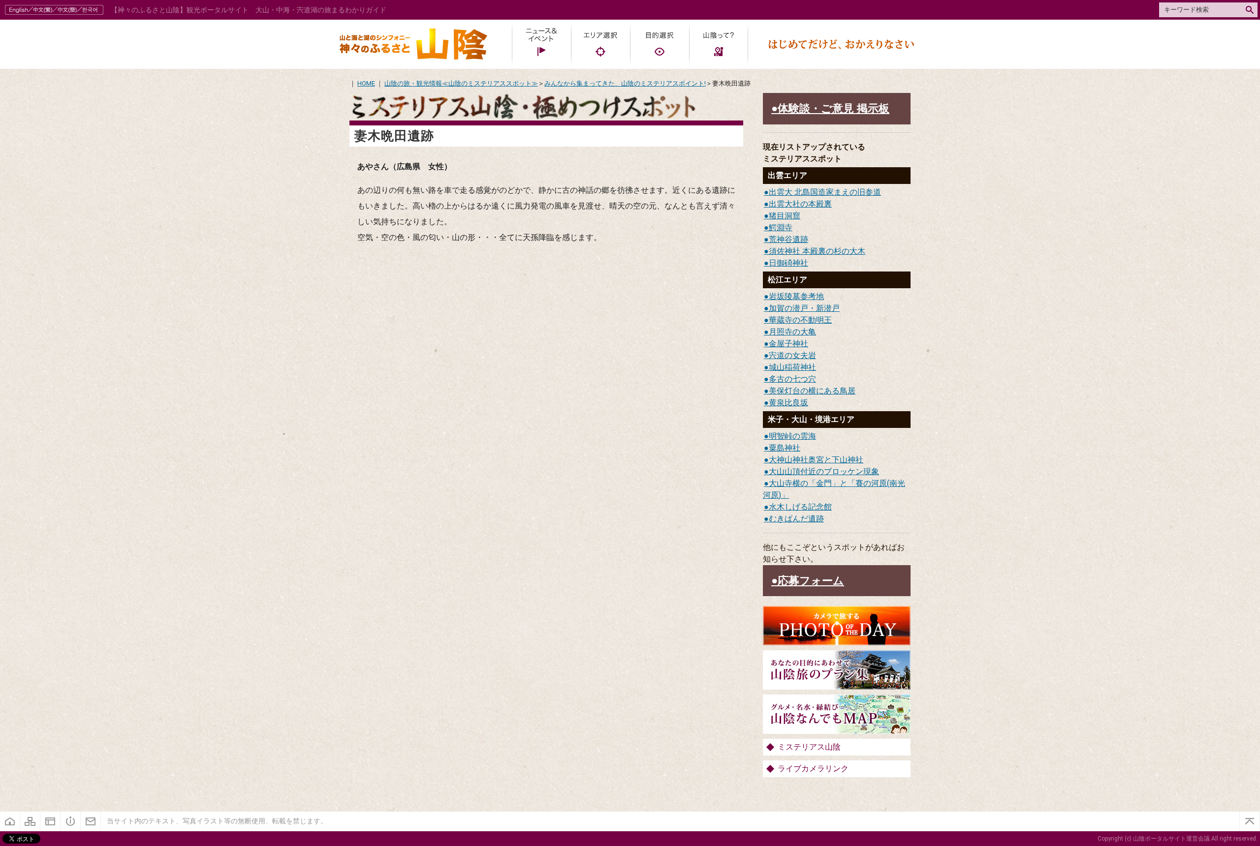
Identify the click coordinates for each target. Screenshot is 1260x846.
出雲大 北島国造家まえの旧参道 (825, 192)
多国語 (55, 10)
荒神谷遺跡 (788, 239)
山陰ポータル (413, 44)
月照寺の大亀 (792, 331)
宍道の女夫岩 (792, 355)
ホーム (10, 821)
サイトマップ (30, 821)
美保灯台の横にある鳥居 (812, 390)
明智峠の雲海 (792, 436)
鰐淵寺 (780, 227)
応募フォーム (811, 580)
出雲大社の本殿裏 (800, 204)
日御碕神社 (788, 263)
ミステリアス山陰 (809, 747)
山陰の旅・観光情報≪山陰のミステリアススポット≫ (461, 83)
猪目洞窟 (784, 215)
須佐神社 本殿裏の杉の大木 (817, 251)
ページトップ (1249, 821)
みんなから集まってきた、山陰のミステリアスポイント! (625, 83)
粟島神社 (784, 448)
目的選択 (659, 44)
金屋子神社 (788, 343)
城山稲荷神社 (792, 367)
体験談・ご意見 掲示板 (833, 108)
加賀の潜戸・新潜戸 (804, 308)
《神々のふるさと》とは (71, 821)
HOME (366, 83)
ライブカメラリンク (813, 768)
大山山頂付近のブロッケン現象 (824, 471)
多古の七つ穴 (792, 379)
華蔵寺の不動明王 (800, 320)
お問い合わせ (91, 821)
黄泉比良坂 (788, 402)
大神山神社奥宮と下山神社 (816, 459)
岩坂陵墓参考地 (796, 296)
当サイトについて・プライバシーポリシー (50, 821)
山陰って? (718, 44)
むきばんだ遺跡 (796, 518)
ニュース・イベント (541, 44)
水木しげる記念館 (800, 507)
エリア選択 (600, 44)
